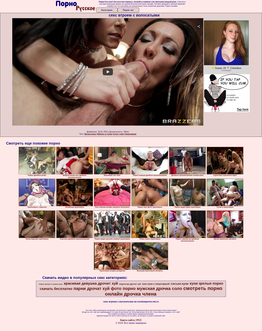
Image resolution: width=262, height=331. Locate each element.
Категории (107, 10)
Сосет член (118, 134)
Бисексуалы (90, 134)
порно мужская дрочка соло (152, 288)
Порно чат (128, 10)
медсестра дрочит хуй (130, 284)
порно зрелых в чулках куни (51, 284)
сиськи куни (179, 283)
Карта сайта (127, 320)
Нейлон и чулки (104, 134)
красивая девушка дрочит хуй (91, 283)
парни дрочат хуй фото (97, 288)
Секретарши (130, 134)
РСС (139, 320)
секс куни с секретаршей (156, 284)
